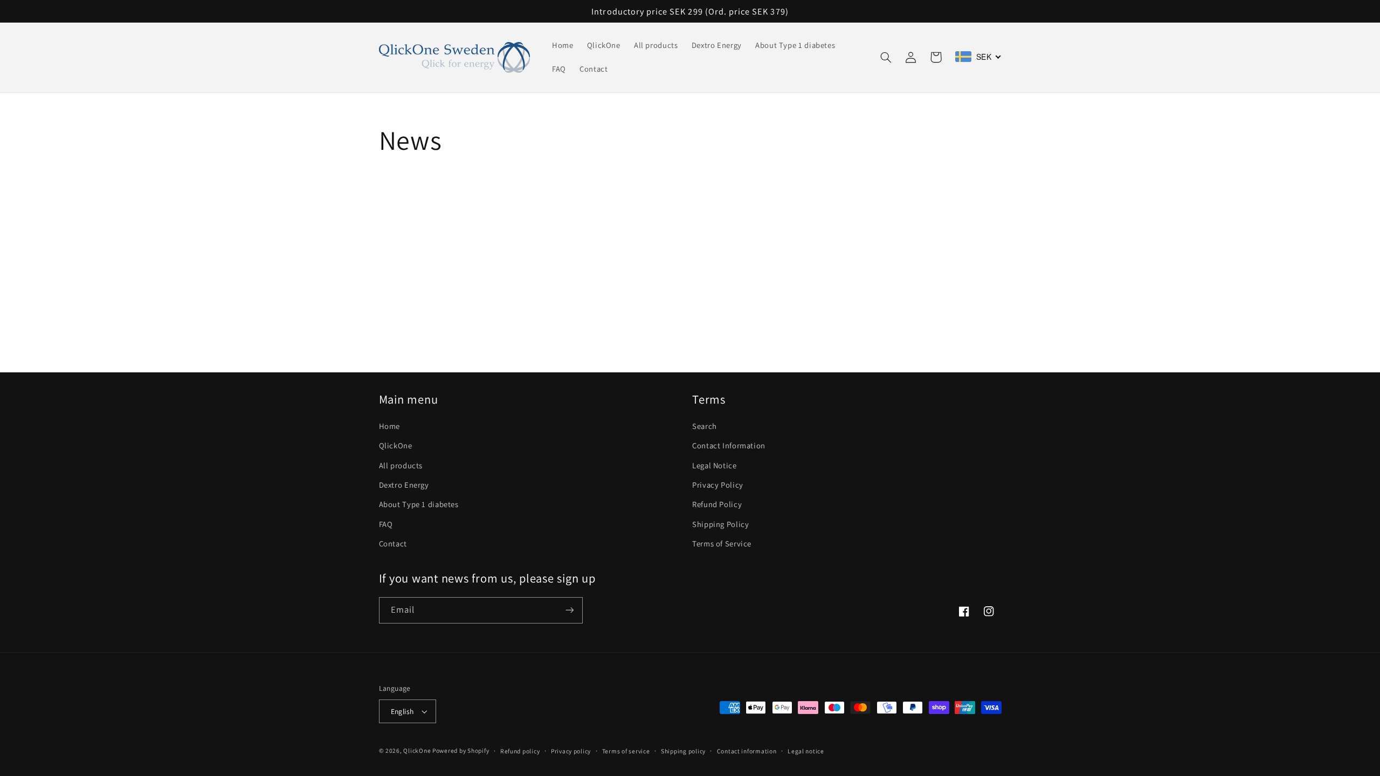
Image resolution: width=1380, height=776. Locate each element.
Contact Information (728, 445)
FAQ (386, 524)
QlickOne (395, 445)
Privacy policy (571, 751)
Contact (393, 543)
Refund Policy (717, 504)
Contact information (747, 751)
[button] (886, 57)
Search (704, 426)
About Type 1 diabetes (419, 504)
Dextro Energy (404, 485)
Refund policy (520, 751)
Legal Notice (714, 465)
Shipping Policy (720, 524)
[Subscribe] (569, 610)
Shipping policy (683, 751)
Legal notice (806, 751)
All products (401, 465)
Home (390, 426)
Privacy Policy (717, 485)
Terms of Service (721, 543)
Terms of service (626, 751)
